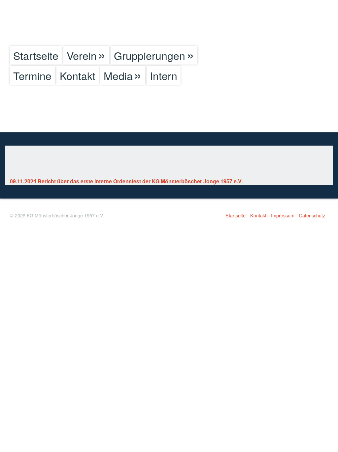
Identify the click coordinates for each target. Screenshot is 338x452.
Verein (82, 55)
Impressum (282, 215)
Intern (163, 75)
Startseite (35, 55)
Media (118, 75)
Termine (32, 75)
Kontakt (77, 75)
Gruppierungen (149, 55)
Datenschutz (312, 215)
